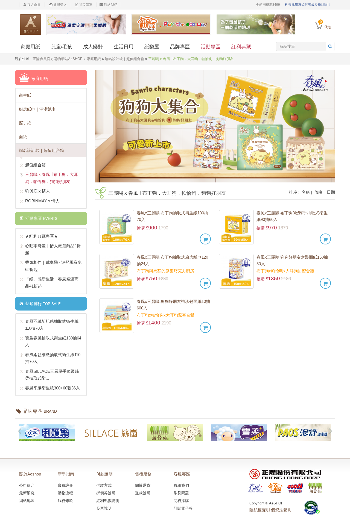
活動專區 (210, 46)
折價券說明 (105, 493)
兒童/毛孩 (61, 46)
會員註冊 (65, 485)
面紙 (23, 136)
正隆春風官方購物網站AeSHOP (58, 59)
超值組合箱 (35, 164)
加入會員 (33, 5)
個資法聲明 (281, 509)
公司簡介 (26, 485)
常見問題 (181, 493)
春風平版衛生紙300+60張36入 (52, 388)
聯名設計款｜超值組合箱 (124, 59)
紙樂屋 (151, 46)
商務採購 (181, 500)
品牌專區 (180, 46)
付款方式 (104, 485)
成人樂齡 (93, 46)
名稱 (306, 192)
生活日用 (123, 46)
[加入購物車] (205, 239)
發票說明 (104, 508)
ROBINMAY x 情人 (42, 201)
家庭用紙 (30, 46)
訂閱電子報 (183, 508)
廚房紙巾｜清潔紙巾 (37, 109)
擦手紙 (25, 122)
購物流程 (65, 493)
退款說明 (142, 493)
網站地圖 (26, 500)
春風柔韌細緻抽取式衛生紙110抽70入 (52, 358)
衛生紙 (25, 95)
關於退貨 (142, 485)
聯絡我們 (110, 5)
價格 (318, 192)
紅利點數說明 (107, 500)
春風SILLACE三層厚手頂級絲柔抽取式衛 (52, 375)
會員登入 (60, 5)
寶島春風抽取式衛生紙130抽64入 (53, 341)
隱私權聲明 (259, 509)
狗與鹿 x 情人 (37, 191)
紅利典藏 (241, 46)
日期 (331, 192)
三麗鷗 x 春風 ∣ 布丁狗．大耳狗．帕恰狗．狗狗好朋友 (51, 178)
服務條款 (65, 500)
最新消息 (26, 493)
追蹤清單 (85, 5)
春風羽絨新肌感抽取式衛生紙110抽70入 (51, 325)
